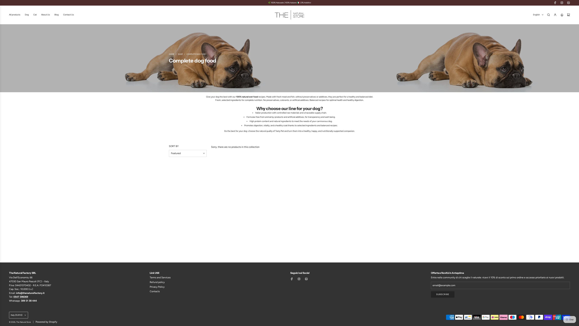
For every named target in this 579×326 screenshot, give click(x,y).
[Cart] (568, 14)
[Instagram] (561, 2)
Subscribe (442, 294)
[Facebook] (555, 2)
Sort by (174, 146)
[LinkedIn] (568, 2)
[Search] (548, 14)
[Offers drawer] (561, 14)
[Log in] (555, 14)
